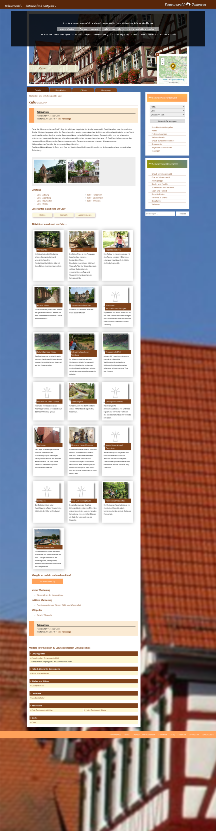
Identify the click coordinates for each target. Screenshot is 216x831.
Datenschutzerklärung (143, 23)
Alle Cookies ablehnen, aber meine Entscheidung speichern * (130, 29)
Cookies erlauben (67, 29)
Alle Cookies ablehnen (89, 29)
